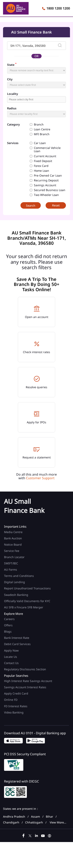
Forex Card (41, 165)
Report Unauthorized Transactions (27, 588)
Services (12, 143)
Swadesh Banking (16, 595)
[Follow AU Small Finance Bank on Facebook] (23, 835)
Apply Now (11, 650)
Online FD (11, 700)
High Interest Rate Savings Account (28, 681)
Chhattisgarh (34, 822)
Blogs (8, 631)
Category (13, 124)
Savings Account (45, 185)
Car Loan (40, 143)
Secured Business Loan (49, 190)
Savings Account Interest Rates (25, 687)
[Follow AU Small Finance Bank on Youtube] (43, 835)
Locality (12, 93)
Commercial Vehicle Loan (47, 149)
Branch (39, 124)
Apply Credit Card (16, 693)
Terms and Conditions (19, 576)
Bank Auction (13, 538)
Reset (56, 205)
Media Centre (13, 532)
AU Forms (10, 569)
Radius (11, 108)
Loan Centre (42, 129)
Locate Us (10, 657)
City (10, 79)
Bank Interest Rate (16, 638)
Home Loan (41, 170)
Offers (8, 625)
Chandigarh (11, 822)
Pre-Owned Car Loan (48, 175)
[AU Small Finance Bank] (16, 9)
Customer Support (40, 478)
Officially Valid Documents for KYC (27, 601)
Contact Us (11, 663)
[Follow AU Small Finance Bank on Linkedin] (36, 835)
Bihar (49, 816)
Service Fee (11, 551)
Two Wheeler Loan (46, 195)
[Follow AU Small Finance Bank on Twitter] (30, 835)
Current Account (45, 156)
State (11, 64)
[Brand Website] (49, 835)
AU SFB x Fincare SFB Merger (23, 607)
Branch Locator (14, 557)
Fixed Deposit (43, 161)
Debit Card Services (17, 644)
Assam (35, 816)
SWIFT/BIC (11, 563)
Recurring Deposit (46, 180)
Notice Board (13, 544)
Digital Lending (14, 582)
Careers (9, 619)
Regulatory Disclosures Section (25, 669)
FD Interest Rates (16, 706)
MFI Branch (41, 134)
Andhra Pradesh (14, 816)
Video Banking (14, 712)
